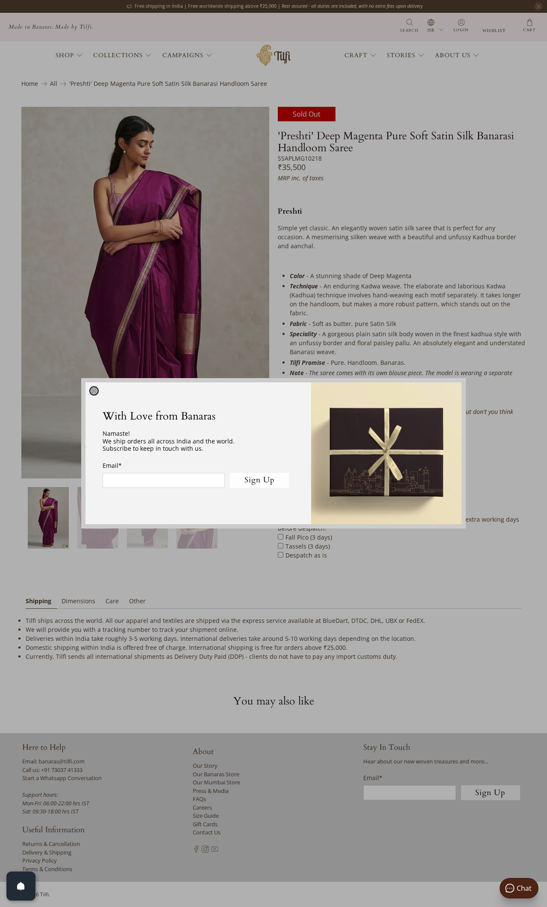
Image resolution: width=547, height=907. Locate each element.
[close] (94, 391)
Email (112, 465)
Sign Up (259, 480)
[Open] (20, 886)
